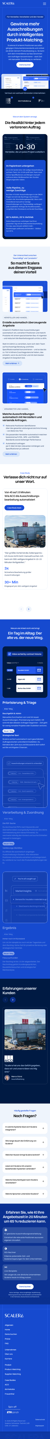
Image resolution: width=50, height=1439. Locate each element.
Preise (7, 1339)
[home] (9, 3)
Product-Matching (13, 1369)
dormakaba (10, 1389)
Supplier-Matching (13, 1374)
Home (7, 1329)
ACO (7, 1384)
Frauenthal (9, 1394)
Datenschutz (40, 1419)
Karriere (8, 1359)
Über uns (9, 1354)
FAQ (6, 1343)
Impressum (39, 1426)
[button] (44, 4)
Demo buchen (11, 1334)
